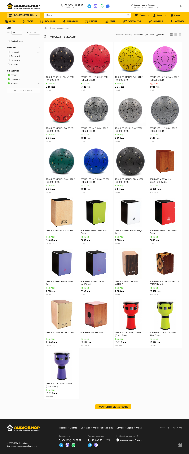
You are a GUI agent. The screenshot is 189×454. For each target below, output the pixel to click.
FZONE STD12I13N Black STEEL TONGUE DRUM (129, 180)
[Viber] (95, 6)
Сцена (12, 21)
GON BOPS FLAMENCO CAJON (59, 230)
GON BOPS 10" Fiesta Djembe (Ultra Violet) (59, 385)
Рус (174, 427)
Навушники (50, 21)
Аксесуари (179, 21)
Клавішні (93, 21)
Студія (30, 21)
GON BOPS (25, 79)
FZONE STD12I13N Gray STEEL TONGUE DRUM (164, 129)
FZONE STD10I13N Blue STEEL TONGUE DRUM (95, 180)
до (26, 32)
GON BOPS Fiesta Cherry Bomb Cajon (163, 231)
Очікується (15, 60)
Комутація (158, 21)
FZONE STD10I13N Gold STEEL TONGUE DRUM (129, 78)
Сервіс (130, 427)
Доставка (85, 427)
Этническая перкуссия (59, 28)
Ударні (113, 21)
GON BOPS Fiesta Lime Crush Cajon (94, 231)
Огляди (120, 427)
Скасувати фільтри (23, 91)
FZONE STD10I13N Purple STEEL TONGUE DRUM (165, 78)
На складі (25, 52)
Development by (180, 445)
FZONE (25, 75)
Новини (63, 427)
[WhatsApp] (101, 6)
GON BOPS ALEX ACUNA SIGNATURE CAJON (160, 180)
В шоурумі (15, 56)
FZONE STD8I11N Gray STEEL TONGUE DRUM (128, 129)
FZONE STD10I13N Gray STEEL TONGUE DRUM (95, 129)
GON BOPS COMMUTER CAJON (60, 332)
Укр (168, 427)
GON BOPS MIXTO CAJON (92, 332)
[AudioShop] (23, 5)
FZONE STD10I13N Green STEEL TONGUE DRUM (61, 180)
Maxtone (25, 83)
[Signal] (108, 6)
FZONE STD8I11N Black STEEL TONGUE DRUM (60, 78)
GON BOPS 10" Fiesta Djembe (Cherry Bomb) (128, 334)
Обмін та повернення (103, 427)
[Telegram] (89, 6)
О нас (139, 427)
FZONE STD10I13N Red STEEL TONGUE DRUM (60, 129)
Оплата (73, 427)
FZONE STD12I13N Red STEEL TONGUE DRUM (94, 78)
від (8, 32)
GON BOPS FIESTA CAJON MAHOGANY (92, 282)
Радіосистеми (134, 21)
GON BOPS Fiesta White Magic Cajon (128, 231)
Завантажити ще (113, 407)
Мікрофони (72, 21)
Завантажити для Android (131, 440)
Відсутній (25, 64)
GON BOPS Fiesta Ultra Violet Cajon (59, 282)
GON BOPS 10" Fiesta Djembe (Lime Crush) (163, 334)
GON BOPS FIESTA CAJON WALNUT (126, 282)
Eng (180, 427)
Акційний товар (17, 41)
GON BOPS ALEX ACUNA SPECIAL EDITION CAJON (165, 282)
